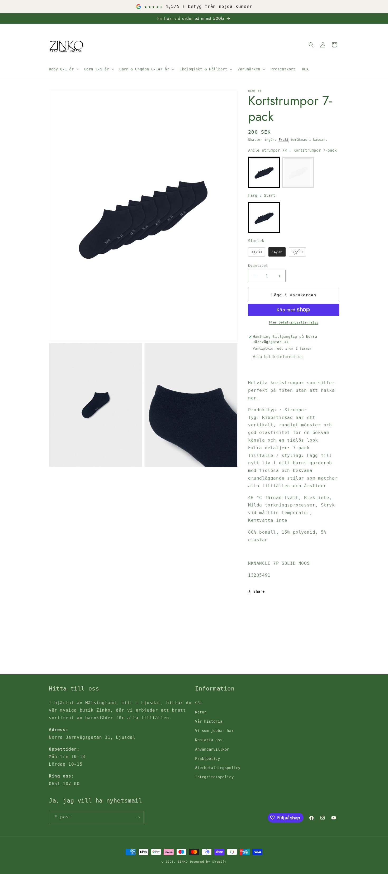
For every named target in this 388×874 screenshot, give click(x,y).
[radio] (264, 172)
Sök (198, 703)
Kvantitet (258, 266)
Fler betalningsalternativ (294, 322)
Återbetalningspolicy (217, 768)
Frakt (284, 140)
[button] (63, 69)
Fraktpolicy (207, 758)
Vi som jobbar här (214, 730)
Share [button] (259, 591)
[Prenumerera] (138, 817)
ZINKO (183, 861)
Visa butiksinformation (278, 357)
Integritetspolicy (214, 777)
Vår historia (208, 721)
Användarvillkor (212, 749)
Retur (200, 712)
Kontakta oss (208, 740)
